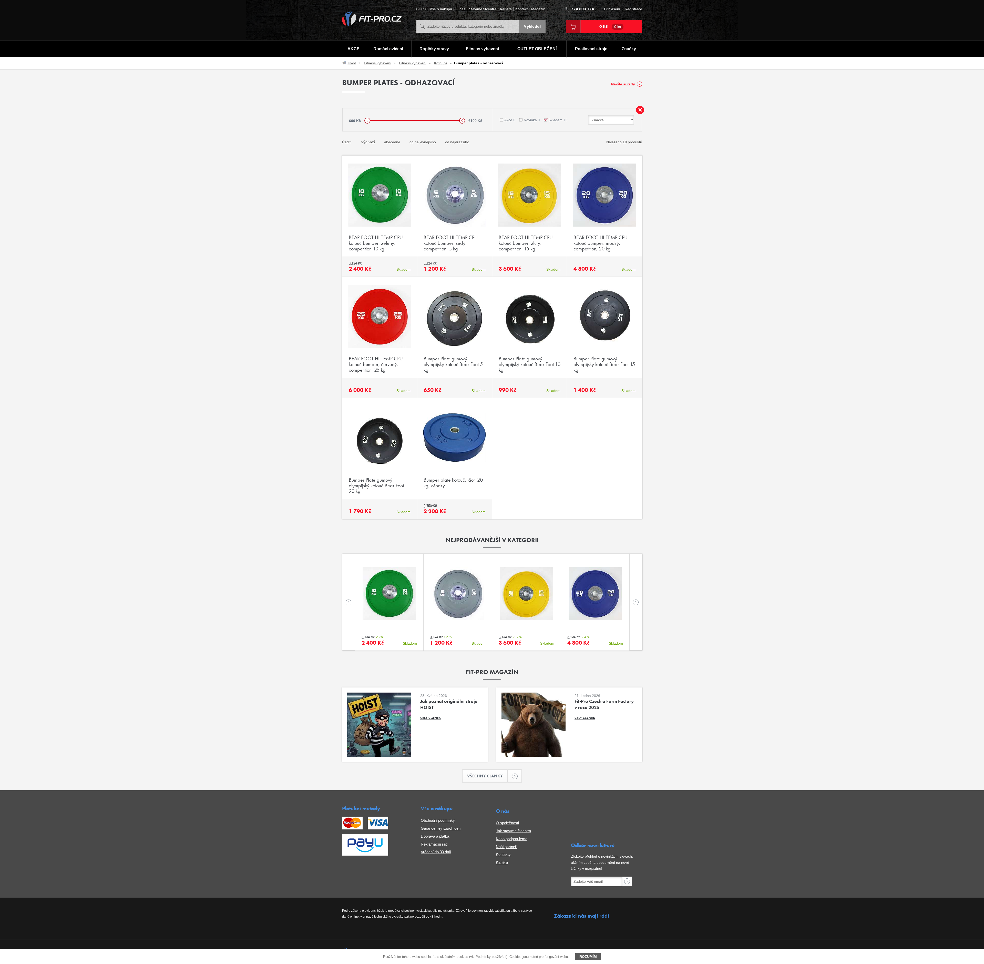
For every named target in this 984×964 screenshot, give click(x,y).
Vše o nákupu (441, 9)
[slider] (367, 121)
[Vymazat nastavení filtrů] (640, 110)
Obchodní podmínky (438, 820)
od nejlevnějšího (422, 142)
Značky (629, 49)
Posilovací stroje (591, 49)
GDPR (421, 9)
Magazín (538, 9)
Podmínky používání (491, 957)
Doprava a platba (435, 836)
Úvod (352, 63)
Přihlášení (612, 9)
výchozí (368, 142)
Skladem (558, 120)
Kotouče (440, 63)
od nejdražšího (457, 142)
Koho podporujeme (511, 839)
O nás (460, 9)
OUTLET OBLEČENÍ (537, 49)
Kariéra (506, 9)
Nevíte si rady (623, 84)
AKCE (353, 49)
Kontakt (521, 9)
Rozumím (588, 957)
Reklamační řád (434, 844)
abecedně (392, 142)
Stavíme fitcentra (482, 9)
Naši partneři (506, 847)
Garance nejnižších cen (440, 828)
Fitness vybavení (482, 49)
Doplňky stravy (434, 49)
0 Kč (610, 26)
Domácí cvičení (388, 49)
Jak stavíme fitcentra (513, 831)
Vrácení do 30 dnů (436, 852)
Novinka (532, 120)
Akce (509, 120)
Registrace (633, 9)
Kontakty (503, 854)
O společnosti (507, 823)
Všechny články (485, 776)
